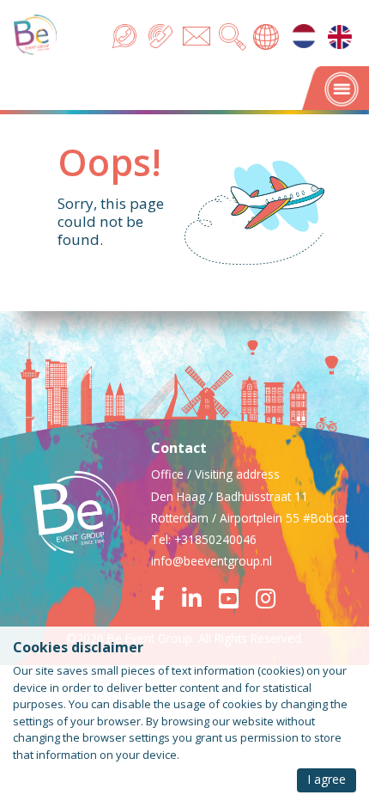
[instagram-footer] (265, 602)
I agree (326, 779)
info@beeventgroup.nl (211, 561)
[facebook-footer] (164, 602)
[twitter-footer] (235, 602)
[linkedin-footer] (198, 602)
